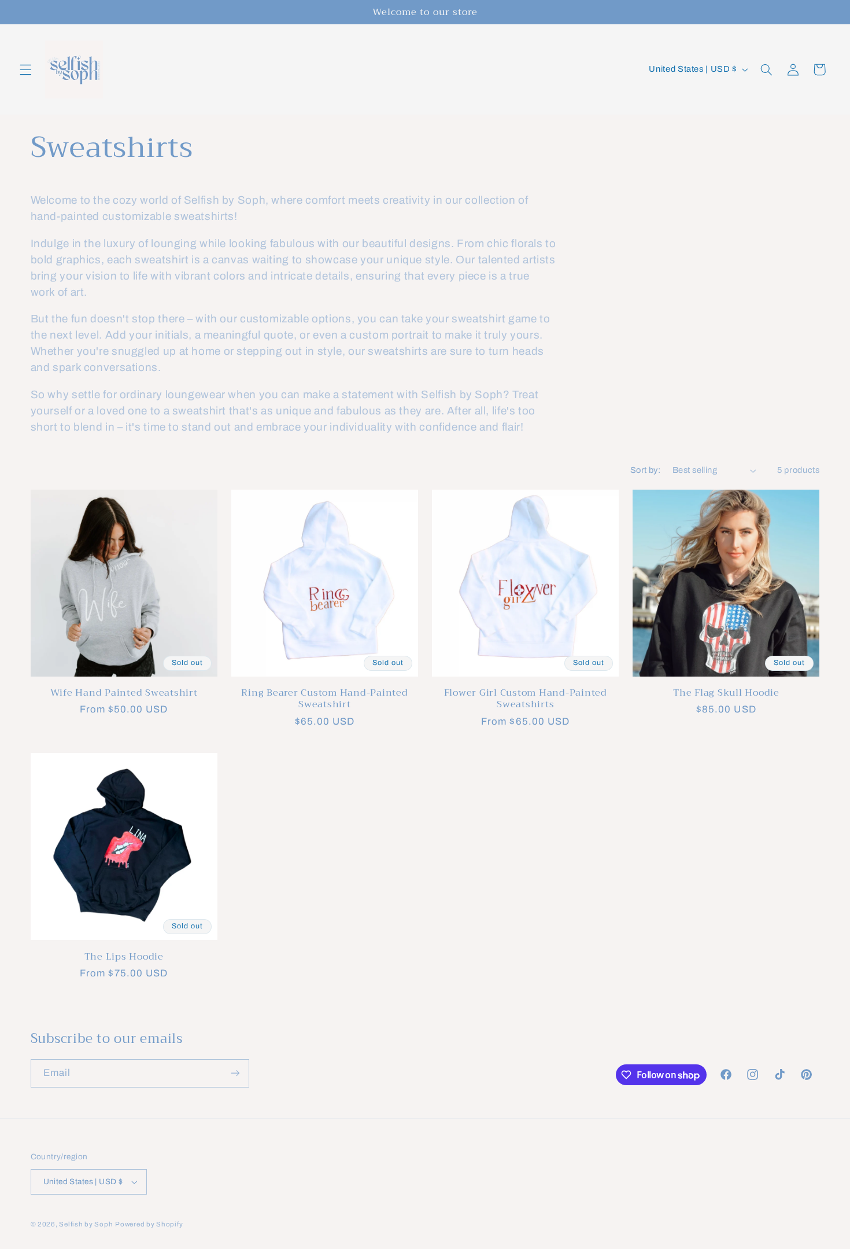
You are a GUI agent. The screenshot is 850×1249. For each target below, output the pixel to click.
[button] (25, 69)
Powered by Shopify (149, 1224)
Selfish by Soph (86, 1224)
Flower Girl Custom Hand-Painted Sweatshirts (525, 699)
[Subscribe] (234, 1073)
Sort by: (645, 470)
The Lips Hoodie (124, 957)
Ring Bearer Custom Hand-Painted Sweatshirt (324, 699)
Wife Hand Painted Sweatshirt (124, 693)
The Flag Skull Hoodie (726, 693)
